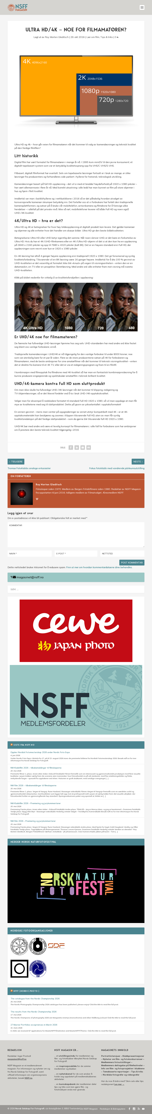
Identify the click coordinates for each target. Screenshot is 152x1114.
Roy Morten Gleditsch (57, 37)
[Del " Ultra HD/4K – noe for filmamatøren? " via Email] (83, 448)
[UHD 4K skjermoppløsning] (75, 330)
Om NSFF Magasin (89, 1108)
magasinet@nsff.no (30, 577)
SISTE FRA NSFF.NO (24, 745)
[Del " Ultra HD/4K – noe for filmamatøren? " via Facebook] (71, 448)
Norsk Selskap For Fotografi (29, 1108)
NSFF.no (28, 1078)
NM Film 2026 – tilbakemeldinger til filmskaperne (33, 785)
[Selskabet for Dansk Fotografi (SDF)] (56, 954)
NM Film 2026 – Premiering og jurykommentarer (33, 821)
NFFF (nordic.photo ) (26, 991)
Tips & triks (106, 37)
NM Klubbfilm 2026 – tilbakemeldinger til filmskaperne (36, 767)
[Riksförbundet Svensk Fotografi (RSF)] (38, 977)
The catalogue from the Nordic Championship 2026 (35, 998)
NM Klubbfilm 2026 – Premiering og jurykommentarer (36, 803)
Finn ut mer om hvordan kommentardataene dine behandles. (99, 567)
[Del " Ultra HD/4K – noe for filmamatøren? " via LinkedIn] (77, 448)
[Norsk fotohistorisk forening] (38, 954)
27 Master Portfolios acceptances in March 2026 (34, 1024)
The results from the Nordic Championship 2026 (33, 1011)
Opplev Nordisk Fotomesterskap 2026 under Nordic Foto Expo (40, 752)
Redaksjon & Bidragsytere (112, 1108)
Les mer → (119, 1084)
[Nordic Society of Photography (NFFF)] (19, 954)
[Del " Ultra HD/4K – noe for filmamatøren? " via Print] (89, 448)
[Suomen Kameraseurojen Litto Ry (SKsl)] (19, 977)
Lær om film (93, 37)
